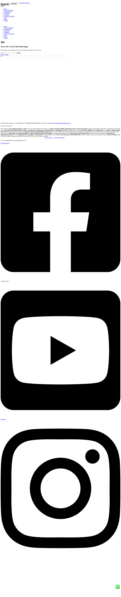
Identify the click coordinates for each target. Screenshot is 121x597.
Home (5, 9)
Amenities (6, 15)
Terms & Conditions (59, 137)
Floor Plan (6, 13)
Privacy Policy (49, 137)
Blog (5, 17)
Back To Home (5, 54)
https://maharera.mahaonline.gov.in (62, 123)
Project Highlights (8, 10)
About (5, 19)
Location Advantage (9, 16)
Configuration (7, 12)
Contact (6, 20)
